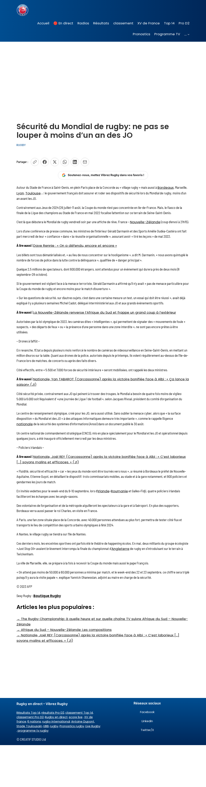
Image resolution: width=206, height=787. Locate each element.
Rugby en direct (56, 717)
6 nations (34, 722)
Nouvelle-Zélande (145, 222)
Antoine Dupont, (83, 722)
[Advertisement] (103, 74)
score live (75, 717)
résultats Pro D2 (52, 713)
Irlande (103, 491)
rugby (54, 726)
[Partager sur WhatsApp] (65, 162)
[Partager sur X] (54, 162)
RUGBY (21, 145)
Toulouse (33, 193)
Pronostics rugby (72, 726)
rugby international (56, 722)
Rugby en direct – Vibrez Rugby (42, 704)
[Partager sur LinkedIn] (75, 162)
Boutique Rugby (47, 595)
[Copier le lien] (35, 162)
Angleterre (120, 548)
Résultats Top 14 (28, 713)
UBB (46, 726)
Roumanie (119, 491)
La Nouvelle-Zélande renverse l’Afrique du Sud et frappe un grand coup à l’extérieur (104, 312)
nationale (24, 424)
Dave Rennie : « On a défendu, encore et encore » (75, 245)
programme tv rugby (33, 731)
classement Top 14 (79, 713)
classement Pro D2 (30, 717)
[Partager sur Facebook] (44, 162)
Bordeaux (166, 187)
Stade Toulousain (29, 726)
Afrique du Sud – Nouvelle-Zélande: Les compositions (64, 629)
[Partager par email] (85, 162)
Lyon (20, 193)
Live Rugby (92, 726)
